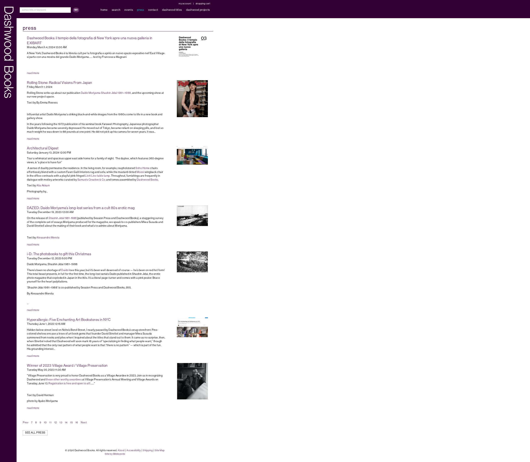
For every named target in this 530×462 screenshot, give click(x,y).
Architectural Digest (42, 148)
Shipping (148, 450)
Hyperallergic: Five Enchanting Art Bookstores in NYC (69, 320)
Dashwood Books (147, 179)
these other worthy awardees (63, 379)
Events (128, 9)
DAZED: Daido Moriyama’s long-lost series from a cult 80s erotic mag (81, 208)
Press (140, 9)
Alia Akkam (43, 185)
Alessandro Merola (48, 237)
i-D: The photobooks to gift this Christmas (59, 254)
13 (60, 422)
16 (76, 422)
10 (45, 422)
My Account (185, 3)
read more (33, 73)
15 (71, 422)
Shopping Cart (203, 3)
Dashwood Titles (172, 9)
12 (55, 422)
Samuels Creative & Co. (91, 179)
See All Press (35, 432)
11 (50, 422)
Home (104, 9)
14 (66, 422)
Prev (25, 422)
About (121, 450)
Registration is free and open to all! (69, 383)
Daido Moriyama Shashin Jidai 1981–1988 (106, 92)
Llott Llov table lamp (97, 175)
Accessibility (133, 450)
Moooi (140, 172)
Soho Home (142, 168)
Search (116, 9)
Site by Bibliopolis (115, 453)
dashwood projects (198, 9)
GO (76, 9)
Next (84, 422)
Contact (153, 9)
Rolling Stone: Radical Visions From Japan (59, 83)
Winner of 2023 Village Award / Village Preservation (67, 365)
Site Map (160, 450)
